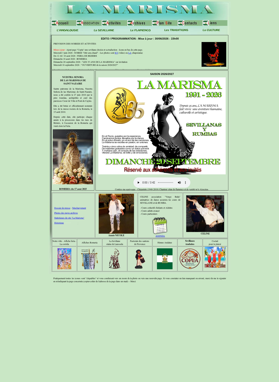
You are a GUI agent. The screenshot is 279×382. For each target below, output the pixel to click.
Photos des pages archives (66, 212)
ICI (116, 52)
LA (129, 52)
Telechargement (79, 207)
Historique (59, 222)
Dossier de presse (62, 207)
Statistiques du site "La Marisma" (69, 217)
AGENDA (160, 235)
